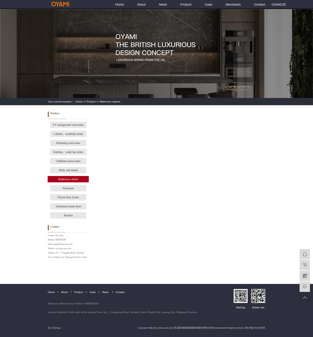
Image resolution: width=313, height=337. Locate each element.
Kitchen (68, 215)
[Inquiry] (305, 287)
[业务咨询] (305, 254)
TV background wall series (68, 124)
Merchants (233, 4)
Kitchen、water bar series (68, 152)
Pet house (68, 188)
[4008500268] (305, 265)
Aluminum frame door (68, 206)
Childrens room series (68, 161)
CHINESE (279, 4)
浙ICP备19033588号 (255, 328)
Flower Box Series (68, 197)
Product (185, 4)
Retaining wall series (68, 143)
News (163, 4)
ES (49, 328)
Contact (259, 4)
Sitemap (56, 328)
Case (208, 4)
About (141, 4)
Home (119, 4)
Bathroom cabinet (110, 101)
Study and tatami (68, 170)
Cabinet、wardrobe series (68, 133)
